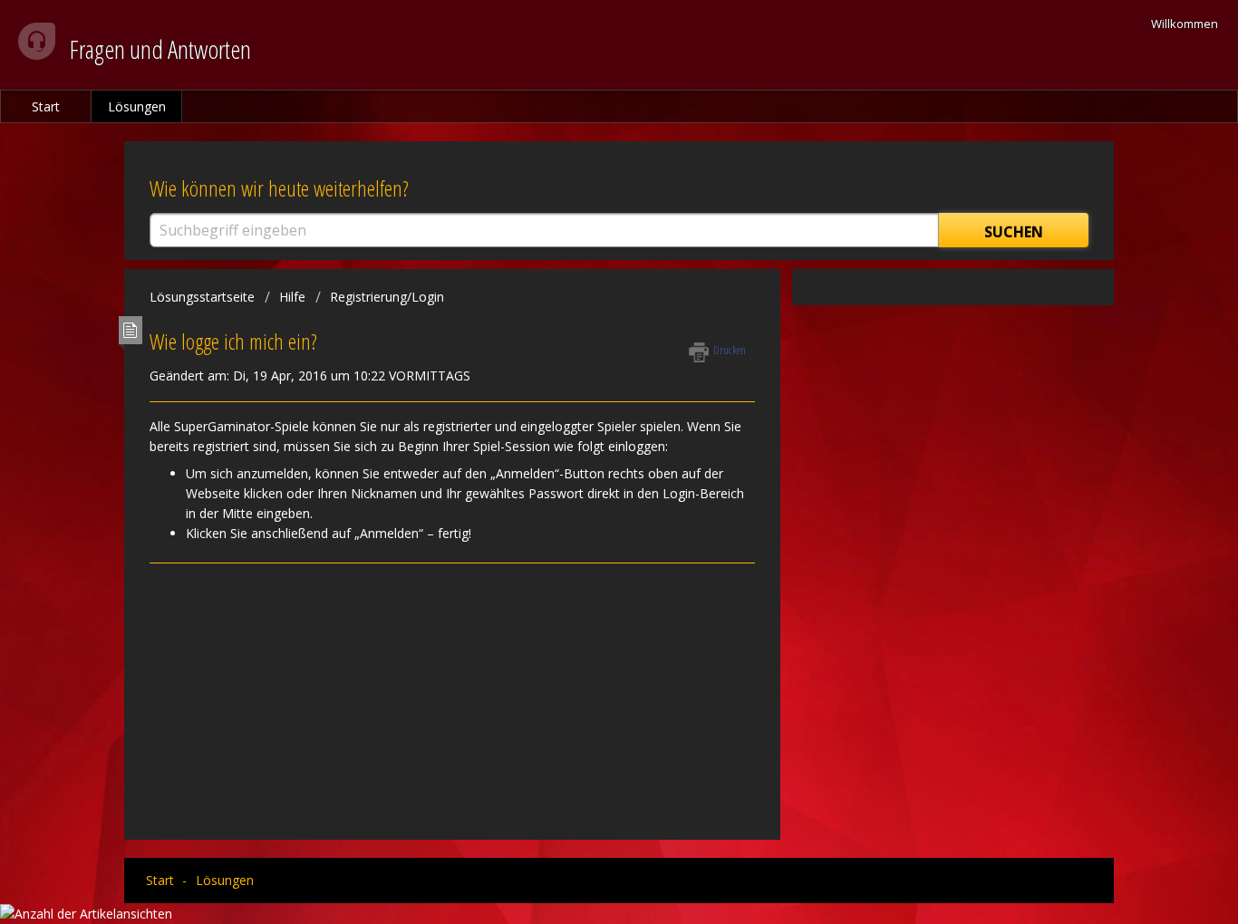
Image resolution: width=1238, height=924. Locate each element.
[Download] (585, 221)
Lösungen (137, 106)
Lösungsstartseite (204, 296)
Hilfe (292, 296)
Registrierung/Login (387, 296)
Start (46, 106)
